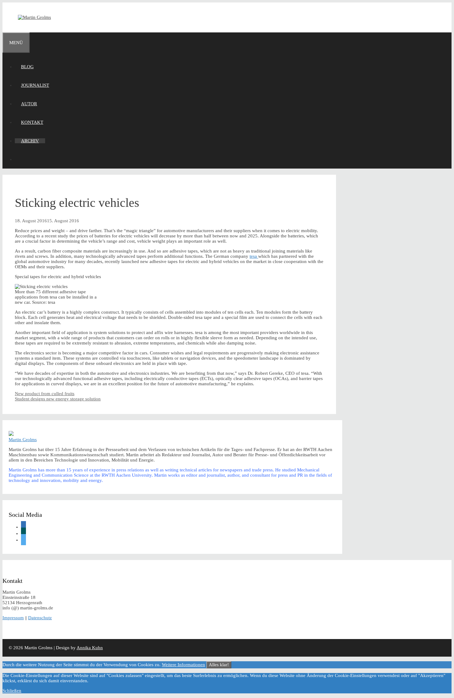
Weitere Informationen (183, 664)
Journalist (35, 85)
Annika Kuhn (90, 647)
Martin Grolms (23, 439)
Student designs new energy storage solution (58, 398)
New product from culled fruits (44, 393)
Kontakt (32, 122)
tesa (254, 256)
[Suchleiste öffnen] (21, 159)
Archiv (30, 140)
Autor (29, 103)
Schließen (11, 690)
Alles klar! (219, 664)
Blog (27, 66)
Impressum (13, 617)
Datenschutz (40, 617)
